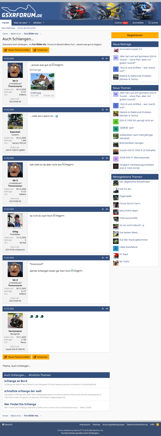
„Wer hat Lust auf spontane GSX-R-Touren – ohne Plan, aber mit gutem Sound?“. (138, 59)
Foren (5, 22)
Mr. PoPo (124, 261)
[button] (29, 23)
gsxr (127, 127)
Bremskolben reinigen (131, 142)
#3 (107, 158)
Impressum (85, 424)
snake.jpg (36, 92)
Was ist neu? (20, 22)
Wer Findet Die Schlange (20, 404)
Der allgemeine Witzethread (134, 181)
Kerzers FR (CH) (19, 143)
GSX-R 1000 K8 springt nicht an (136, 120)
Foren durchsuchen (26, 28)
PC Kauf (123, 254)
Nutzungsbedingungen (114, 424)
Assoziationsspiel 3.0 (130, 49)
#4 (107, 209)
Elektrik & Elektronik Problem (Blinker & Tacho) (135, 77)
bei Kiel (23, 242)
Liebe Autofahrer (128, 246)
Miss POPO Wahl (128, 210)
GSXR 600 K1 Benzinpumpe (134, 157)
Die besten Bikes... (129, 232)
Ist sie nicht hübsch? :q (131, 225)
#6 (107, 308)
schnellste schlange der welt (23, 391)
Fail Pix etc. (125, 188)
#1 (107, 58)
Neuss (23, 342)
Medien (37, 22)
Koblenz (22, 94)
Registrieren (135, 35)
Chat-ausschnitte (128, 217)
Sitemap (96, 424)
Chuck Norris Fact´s (129, 203)
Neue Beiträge (8, 28)
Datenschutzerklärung (137, 424)
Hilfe (152, 424)
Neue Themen (122, 88)
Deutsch (8, 424)
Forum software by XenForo (80, 430)
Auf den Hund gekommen (133, 239)
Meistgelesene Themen (127, 177)
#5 (107, 257)
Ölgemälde (125, 196)
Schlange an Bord (15, 381)
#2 (107, 109)
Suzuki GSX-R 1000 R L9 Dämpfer (137, 150)
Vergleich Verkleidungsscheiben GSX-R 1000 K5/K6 (136, 166)
